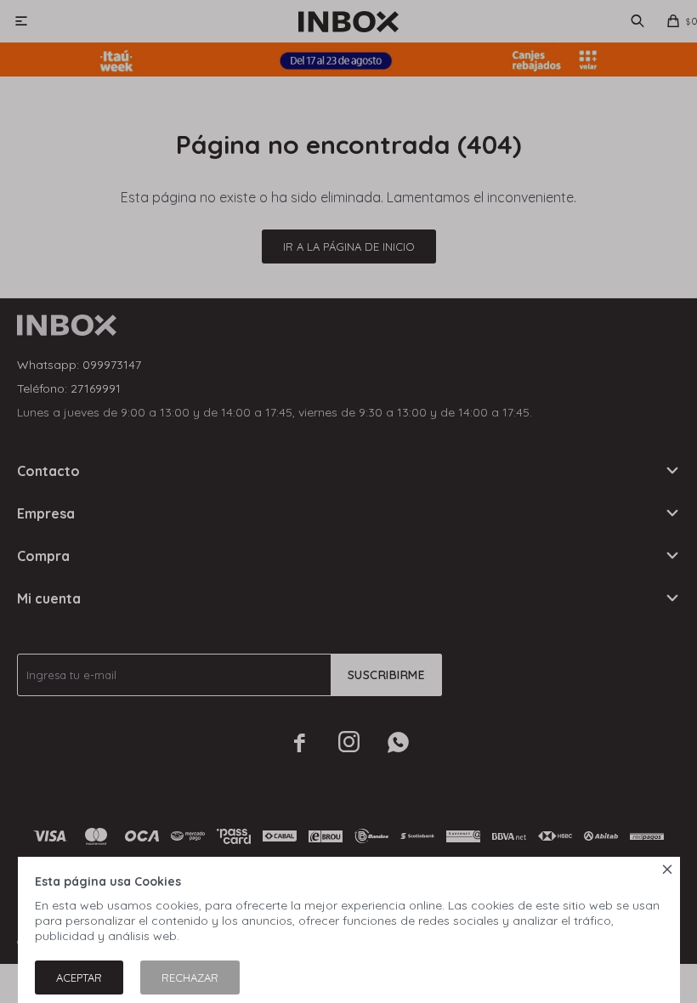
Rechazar (190, 977)
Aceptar (79, 977)
